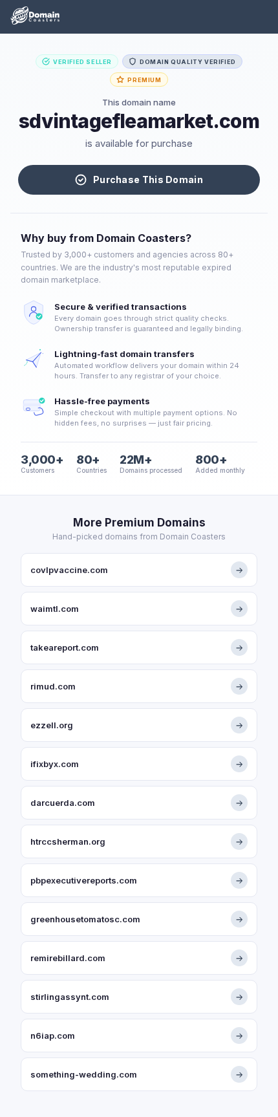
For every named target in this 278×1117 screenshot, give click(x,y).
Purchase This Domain (148, 179)
